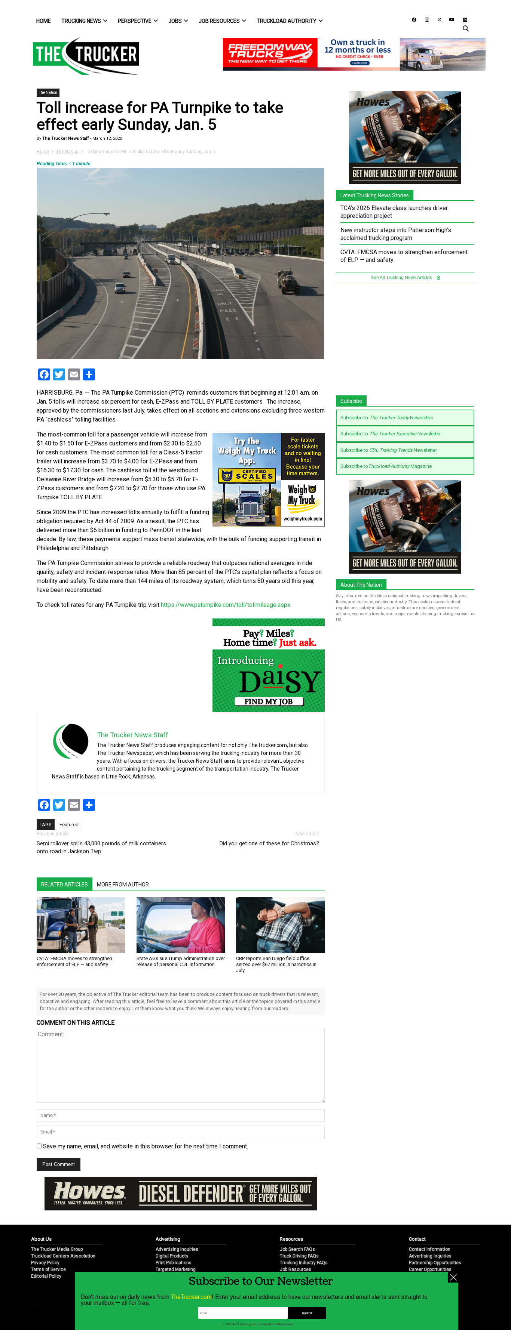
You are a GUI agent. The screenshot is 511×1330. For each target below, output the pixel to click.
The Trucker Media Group (57, 1249)
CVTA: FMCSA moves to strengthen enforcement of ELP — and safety (74, 961)
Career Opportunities (430, 1269)
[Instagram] (424, 19)
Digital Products (172, 1256)
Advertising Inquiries (177, 1249)
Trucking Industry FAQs (304, 1262)
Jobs (175, 21)
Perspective (135, 21)
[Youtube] (449, 19)
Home (43, 21)
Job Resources (219, 21)
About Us (41, 1239)
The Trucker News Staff (65, 138)
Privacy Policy (45, 1262)
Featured (69, 824)
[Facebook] (411, 19)
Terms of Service (48, 1269)
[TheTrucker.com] (82, 56)
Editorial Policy (46, 1276)
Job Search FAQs (297, 1249)
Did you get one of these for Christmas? (269, 843)
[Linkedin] (461, 19)
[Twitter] (437, 19)
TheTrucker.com (191, 1296)
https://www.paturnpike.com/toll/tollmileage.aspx (225, 604)
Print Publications (174, 1262)
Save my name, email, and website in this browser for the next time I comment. (145, 1146)
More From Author (123, 885)
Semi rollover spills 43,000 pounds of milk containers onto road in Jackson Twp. (101, 847)
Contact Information (429, 1249)
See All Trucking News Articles (402, 277)
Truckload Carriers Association (63, 1256)
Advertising (168, 1239)
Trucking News (81, 21)
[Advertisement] (405, 343)
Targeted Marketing (176, 1269)
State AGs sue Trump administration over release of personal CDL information (181, 961)
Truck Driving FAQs (299, 1256)
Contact (417, 1239)
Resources (291, 1239)
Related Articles (64, 885)
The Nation (48, 92)
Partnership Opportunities (435, 1262)
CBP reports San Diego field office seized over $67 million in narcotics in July (276, 964)
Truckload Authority (286, 21)
